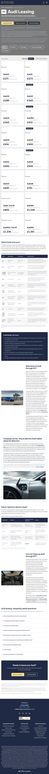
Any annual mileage (37, 47)
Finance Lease (8, 728)
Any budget (23, 47)
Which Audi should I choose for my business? (15, 616)
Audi (4, 47)
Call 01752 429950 (7, 23)
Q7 (3, 309)
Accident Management (24, 732)
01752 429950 (43, 599)
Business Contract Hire (8, 726)
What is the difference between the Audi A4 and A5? (17, 630)
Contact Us (40, 726)
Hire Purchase (8, 732)
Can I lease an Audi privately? (11, 625)
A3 (2, 261)
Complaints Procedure (40, 732)
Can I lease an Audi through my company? (14, 620)
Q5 (3, 297)
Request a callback (20, 23)
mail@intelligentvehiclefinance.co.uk (24, 709)
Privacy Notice (40, 735)
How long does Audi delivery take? (12, 644)
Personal (24, 58)
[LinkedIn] (29, 713)
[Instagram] (26, 713)
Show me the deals (33, 23)
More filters (6, 50)
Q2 (3, 279)
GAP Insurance (24, 726)
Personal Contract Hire (31, 599)
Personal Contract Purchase (8, 735)
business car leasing (40, 466)
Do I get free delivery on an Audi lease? (13, 654)
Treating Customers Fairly (40, 730)
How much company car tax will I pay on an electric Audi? (18, 640)
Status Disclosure (40, 733)
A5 (2, 267)
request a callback (31, 600)
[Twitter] (22, 713)
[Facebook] (19, 713)
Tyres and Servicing (24, 728)
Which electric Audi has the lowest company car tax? (17, 635)
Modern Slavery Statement (40, 737)
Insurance (24, 730)
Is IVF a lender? (7, 649)
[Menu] (46, 2)
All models (12, 47)
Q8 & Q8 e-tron (3, 314)
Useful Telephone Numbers (40, 728)
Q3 (3, 285)
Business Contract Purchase (8, 730)
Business (31, 58)
